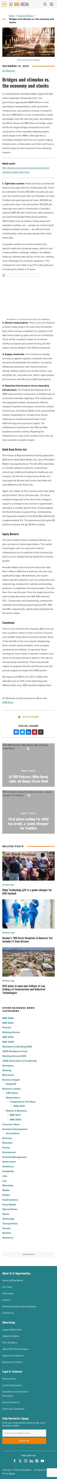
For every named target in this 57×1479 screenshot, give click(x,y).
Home (12, 15)
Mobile (6, 1190)
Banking (6, 1070)
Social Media (9, 1204)
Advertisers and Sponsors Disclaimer (15, 1393)
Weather (6, 1233)
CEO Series (12, 1093)
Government (8, 1161)
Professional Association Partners (19, 1306)
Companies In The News (23, 1101)
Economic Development (14, 1129)
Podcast (6, 1027)
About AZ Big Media (12, 1280)
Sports (5, 1214)
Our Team (7, 1287)
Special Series (9, 1209)
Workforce (7, 1237)
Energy (6, 1147)
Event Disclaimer (10, 1402)
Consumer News (11, 1124)
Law (4, 1180)
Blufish (12, 1473)
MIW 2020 (15, 1119)
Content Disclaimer (12, 1385)
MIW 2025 (8, 1037)
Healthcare (8, 1166)
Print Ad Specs (9, 1342)
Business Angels (11, 1079)
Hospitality (8, 1171)
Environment (9, 1152)
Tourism (6, 1228)
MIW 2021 (15, 1115)
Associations (13, 1133)
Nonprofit (11, 1084)
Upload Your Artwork (12, 1355)
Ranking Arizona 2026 (14, 1056)
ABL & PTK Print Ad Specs (15, 1349)
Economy (7, 1138)
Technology (8, 1218)
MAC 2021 (19, 1106)
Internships (8, 1293)
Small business (10, 1199)
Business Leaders (11, 1088)
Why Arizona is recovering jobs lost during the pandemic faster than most (25, 170)
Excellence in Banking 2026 (17, 1046)
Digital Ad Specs (10, 1336)
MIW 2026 (8, 1018)
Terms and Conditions (13, 1409)
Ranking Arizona (11, 1032)
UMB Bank (7, 702)
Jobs (4, 1176)
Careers (6, 1300)
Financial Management (14, 1157)
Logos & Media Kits (12, 1329)
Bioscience (8, 1075)
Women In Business (16, 1110)
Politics (6, 1195)
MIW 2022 (8, 1023)
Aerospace (8, 1065)
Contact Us (8, 1313)
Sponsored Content (12, 1362)
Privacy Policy (9, 1378)
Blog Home (31, 716)
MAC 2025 (8, 1041)
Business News (25, 15)
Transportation (10, 1223)
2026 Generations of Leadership (19, 1060)
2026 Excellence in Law (14, 1051)
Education (7, 1142)
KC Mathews (8, 70)
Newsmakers (13, 1097)
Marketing (7, 1185)
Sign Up (24, 1441)
